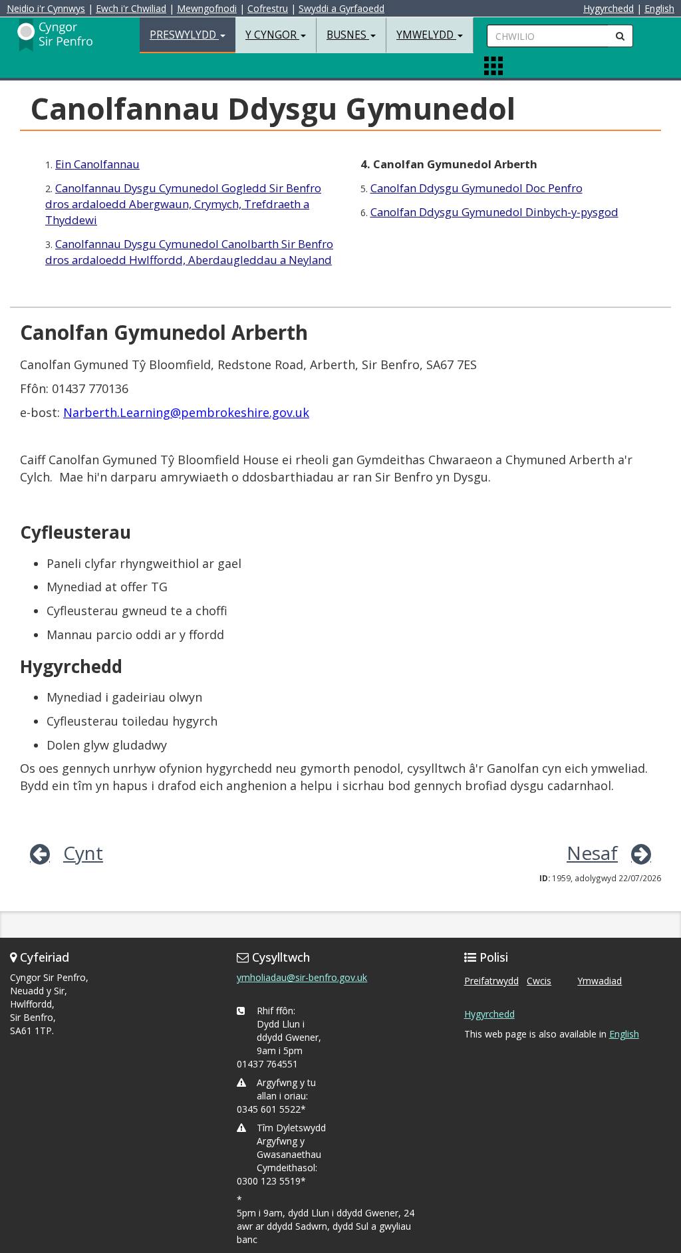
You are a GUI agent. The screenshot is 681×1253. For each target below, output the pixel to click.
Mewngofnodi (207, 8)
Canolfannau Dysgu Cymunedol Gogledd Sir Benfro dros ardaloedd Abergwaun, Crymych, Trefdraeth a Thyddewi (183, 203)
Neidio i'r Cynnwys (46, 8)
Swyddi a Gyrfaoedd (341, 8)
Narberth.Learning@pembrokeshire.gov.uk (186, 412)
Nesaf (592, 852)
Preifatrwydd (491, 980)
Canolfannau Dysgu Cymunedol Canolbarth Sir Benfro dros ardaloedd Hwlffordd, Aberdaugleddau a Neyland (189, 251)
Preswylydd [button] (184, 35)
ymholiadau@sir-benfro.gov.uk (302, 977)
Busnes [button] (348, 35)
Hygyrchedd (608, 8)
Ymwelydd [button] (426, 35)
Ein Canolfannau (97, 164)
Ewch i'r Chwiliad (131, 8)
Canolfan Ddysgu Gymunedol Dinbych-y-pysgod (494, 211)
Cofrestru (267, 8)
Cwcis (539, 980)
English (659, 8)
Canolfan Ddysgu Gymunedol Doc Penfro (476, 188)
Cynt (83, 852)
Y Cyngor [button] (272, 35)
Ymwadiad (599, 980)
